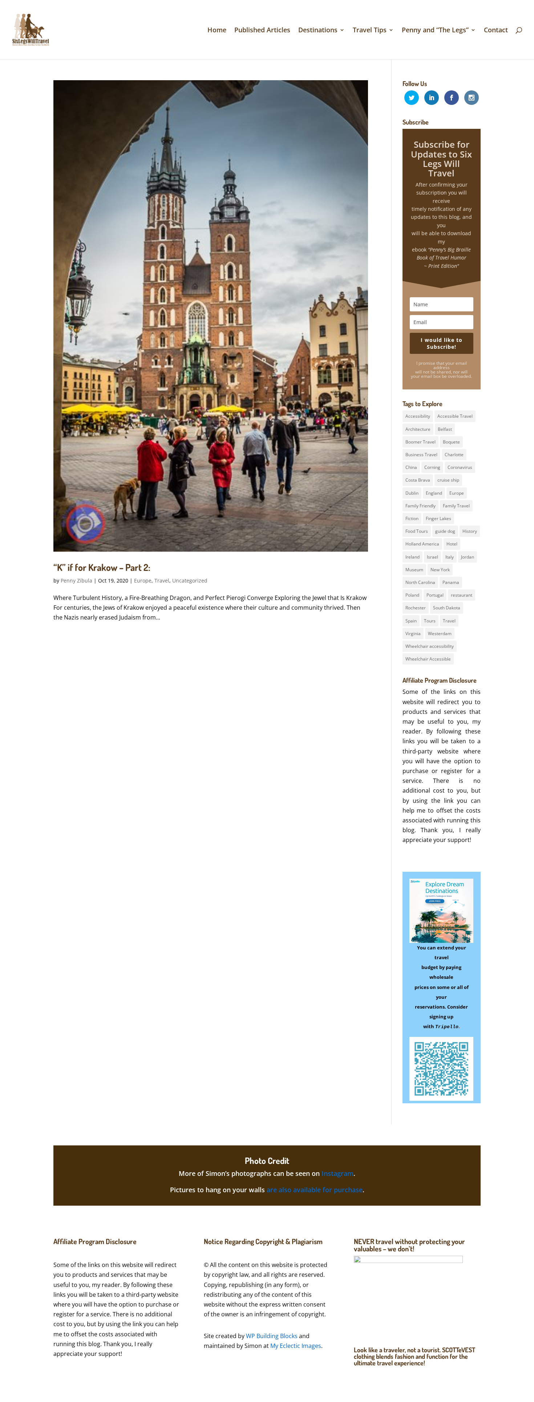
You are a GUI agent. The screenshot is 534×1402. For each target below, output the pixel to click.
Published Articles (262, 30)
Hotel (451, 544)
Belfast (445, 429)
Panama (450, 582)
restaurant (461, 595)
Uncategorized (189, 580)
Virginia (413, 633)
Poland (412, 595)
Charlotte (454, 454)
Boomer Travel (420, 442)
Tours (430, 621)
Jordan (467, 557)
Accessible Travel (455, 416)
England (434, 493)
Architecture (417, 429)
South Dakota (446, 608)
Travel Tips (370, 30)
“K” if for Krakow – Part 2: (101, 567)
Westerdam (440, 633)
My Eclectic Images (295, 1346)
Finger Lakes (438, 518)
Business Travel (421, 454)
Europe (142, 580)
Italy (449, 557)
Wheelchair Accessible (428, 659)
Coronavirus (460, 467)
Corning (432, 467)
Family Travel (456, 506)
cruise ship (448, 480)
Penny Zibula (76, 580)
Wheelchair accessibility (429, 646)
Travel (161, 580)
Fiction (411, 518)
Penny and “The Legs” (435, 30)
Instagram (337, 1173)
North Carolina (420, 582)
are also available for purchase (315, 1189)
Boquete (451, 442)
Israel (432, 557)
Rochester (415, 608)
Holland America (422, 544)
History (469, 531)
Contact (496, 30)
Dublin (411, 493)
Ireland (412, 557)
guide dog (445, 531)
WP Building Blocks (272, 1336)
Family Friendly (420, 506)
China (411, 467)
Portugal (435, 595)
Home (216, 30)
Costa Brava (417, 480)
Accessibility (417, 416)
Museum (414, 570)
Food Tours (416, 531)
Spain (411, 621)
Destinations (317, 30)
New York (440, 570)
